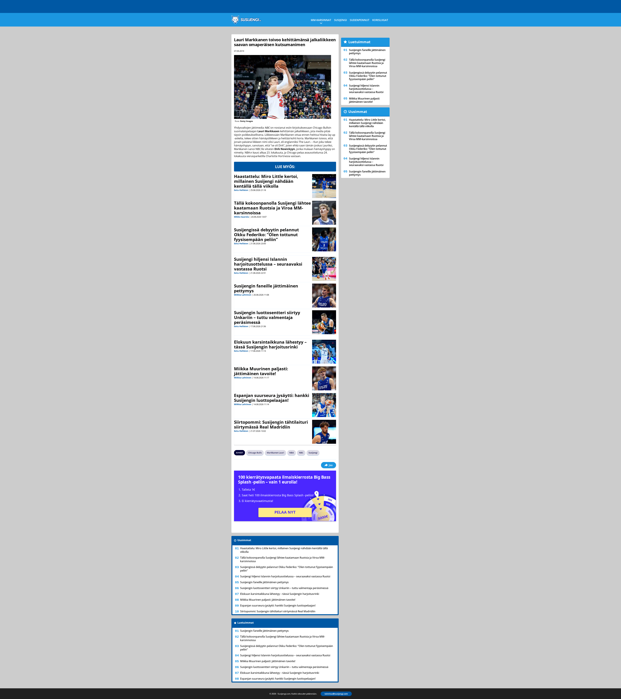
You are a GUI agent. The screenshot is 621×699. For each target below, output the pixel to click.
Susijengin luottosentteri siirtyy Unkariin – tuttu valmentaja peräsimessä (267, 317)
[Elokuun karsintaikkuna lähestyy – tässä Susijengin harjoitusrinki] (324, 352)
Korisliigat (380, 20)
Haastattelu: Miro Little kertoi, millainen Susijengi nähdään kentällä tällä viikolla (266, 181)
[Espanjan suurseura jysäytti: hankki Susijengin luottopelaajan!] (324, 405)
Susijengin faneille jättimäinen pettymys (266, 288)
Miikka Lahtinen (242, 294)
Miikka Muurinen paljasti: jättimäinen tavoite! (261, 371)
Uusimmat (244, 540)
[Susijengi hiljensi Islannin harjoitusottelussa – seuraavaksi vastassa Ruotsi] (324, 269)
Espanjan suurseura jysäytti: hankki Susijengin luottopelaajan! (271, 397)
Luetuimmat (245, 622)
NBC (301, 452)
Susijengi (340, 20)
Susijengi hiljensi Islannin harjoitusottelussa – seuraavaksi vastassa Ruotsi (268, 264)
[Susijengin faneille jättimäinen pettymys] (324, 296)
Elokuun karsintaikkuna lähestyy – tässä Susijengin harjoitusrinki (270, 344)
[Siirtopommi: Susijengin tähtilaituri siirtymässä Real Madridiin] (324, 432)
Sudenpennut (359, 20)
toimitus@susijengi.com (336, 693)
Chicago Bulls (255, 452)
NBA (291, 452)
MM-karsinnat (321, 20)
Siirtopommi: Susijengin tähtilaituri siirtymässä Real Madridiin (271, 424)
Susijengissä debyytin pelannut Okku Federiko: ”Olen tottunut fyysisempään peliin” (266, 234)
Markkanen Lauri (275, 452)
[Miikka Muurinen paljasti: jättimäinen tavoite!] (324, 378)
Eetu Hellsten (241, 190)
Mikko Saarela (241, 216)
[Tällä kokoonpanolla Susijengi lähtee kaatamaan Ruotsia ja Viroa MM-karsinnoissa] (324, 213)
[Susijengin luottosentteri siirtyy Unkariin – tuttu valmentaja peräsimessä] (324, 322)
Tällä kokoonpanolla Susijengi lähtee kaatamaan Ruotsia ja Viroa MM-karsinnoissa (272, 208)
